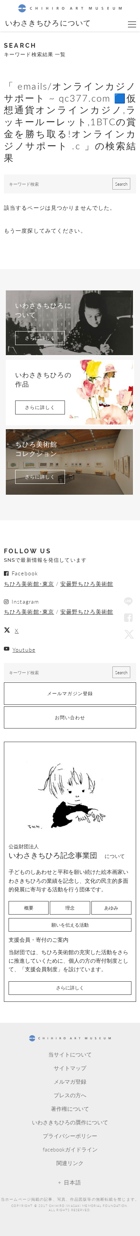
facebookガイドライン (70, 1149)
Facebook (128, 618)
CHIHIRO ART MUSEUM (69, 8)
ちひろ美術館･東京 (29, 583)
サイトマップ (70, 1068)
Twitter (128, 634)
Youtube (23, 649)
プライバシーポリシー (70, 1135)
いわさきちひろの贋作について (70, 1122)
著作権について (70, 1108)
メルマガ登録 (70, 1081)
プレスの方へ (70, 1095)
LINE (128, 602)
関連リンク (70, 1163)
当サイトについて (70, 1054)
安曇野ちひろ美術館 (86, 583)
